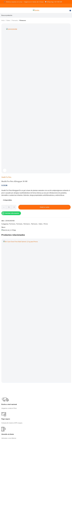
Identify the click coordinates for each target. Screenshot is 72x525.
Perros (46, 224)
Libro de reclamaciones (10, 487)
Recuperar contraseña (10, 505)
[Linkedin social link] (14, 227)
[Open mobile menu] (2, 10)
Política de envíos (8, 484)
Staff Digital (34, 520)
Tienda (5, 458)
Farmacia (15, 20)
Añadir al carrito (44, 207)
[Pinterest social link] (11, 227)
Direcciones (6, 500)
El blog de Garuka (8, 461)
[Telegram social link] (16, 227)
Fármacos (23, 20)
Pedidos (5, 497)
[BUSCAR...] (69, 15)
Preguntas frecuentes (9, 463)
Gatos (8, 20)
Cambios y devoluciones (10, 481)
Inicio (3, 20)
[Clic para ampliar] (5, 170)
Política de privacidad (9, 476)
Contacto (6, 466)
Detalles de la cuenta (9, 502)
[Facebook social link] (7, 227)
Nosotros (6, 455)
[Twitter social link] (9, 227)
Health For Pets (6, 177)
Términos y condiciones (10, 479)
